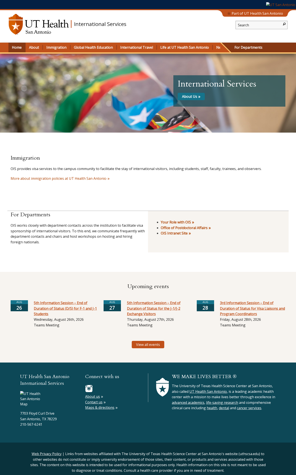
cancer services (249, 408)
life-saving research (222, 402)
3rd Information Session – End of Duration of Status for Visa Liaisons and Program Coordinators (252, 308)
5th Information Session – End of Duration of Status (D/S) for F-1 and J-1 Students (65, 308)
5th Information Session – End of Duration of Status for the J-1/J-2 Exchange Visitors (154, 308)
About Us (189, 96)
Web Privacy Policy (47, 453)
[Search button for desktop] (284, 23)
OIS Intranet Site (174, 233)
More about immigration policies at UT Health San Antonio (58, 178)
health (212, 408)
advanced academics (188, 402)
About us (92, 396)
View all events (148, 344)
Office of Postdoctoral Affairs (184, 227)
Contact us (93, 402)
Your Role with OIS (176, 222)
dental (224, 408)
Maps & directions (99, 407)
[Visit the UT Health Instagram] (89, 388)
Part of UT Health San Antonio (257, 13)
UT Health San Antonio (208, 391)
